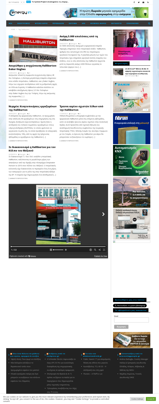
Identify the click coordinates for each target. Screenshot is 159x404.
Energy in (23, 73)
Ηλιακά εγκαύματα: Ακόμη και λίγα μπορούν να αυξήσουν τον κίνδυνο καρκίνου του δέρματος (25, 377)
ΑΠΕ (83, 23)
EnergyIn (73, 113)
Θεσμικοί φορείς (98, 23)
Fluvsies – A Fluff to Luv (92, 374)
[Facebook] (134, 2)
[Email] (143, 2)
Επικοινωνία (133, 23)
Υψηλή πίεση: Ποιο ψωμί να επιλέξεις (26, 359)
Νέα (28, 2)
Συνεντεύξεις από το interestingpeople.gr (130, 354)
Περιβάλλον (58, 23)
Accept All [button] (150, 399)
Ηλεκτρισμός (23, 23)
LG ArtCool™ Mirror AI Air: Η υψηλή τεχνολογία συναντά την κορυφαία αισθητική (137, 71)
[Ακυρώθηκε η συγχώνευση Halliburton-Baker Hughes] (33, 49)
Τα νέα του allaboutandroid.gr (92, 354)
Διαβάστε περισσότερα (18, 100)
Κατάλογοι (116, 23)
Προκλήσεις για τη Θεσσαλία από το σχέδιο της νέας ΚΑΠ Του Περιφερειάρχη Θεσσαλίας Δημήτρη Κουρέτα (50, 2)
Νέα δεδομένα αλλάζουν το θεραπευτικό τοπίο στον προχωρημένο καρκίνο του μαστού (25, 366)
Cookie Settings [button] (137, 399)
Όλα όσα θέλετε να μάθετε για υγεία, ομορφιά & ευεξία (24, 354)
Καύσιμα (73, 23)
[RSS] (148, 2)
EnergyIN (23, 113)
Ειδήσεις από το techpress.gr (56, 354)
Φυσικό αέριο (41, 23)
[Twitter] (139, 2)
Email (116, 316)
